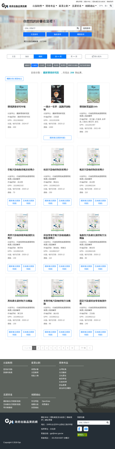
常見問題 (35, 401)
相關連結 (90, 6)
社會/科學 (63, 382)
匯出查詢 (97, 56)
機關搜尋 (80, 34)
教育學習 (62, 379)
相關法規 (35, 404)
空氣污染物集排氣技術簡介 (21, 169)
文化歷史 (62, 376)
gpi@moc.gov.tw (56, 433)
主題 (13, 56)
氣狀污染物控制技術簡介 (92, 169)
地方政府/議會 (85, 65)
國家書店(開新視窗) (57, 138)
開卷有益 (50, 6)
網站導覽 (79, 1)
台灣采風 (62, 369)
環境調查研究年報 (17, 106)
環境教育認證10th (89, 106)
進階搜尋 (86, 28)
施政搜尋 (57, 34)
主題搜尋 (34, 34)
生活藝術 (62, 372)
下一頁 (83, 348)
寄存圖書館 (7, 407)
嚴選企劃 (63, 6)
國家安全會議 (73, 65)
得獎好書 (35, 369)
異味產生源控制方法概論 (20, 301)
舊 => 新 (74, 56)
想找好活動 (7, 369)
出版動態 (37, 6)
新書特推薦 (7, 372)
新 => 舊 (58, 56)
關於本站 (87, 1)
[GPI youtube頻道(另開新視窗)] (86, 429)
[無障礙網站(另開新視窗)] (82, 435)
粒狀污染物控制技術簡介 (56, 169)
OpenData (46, 401)
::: (30, 5)
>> (90, 348)
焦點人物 (35, 376)
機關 (40, 56)
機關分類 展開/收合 (14, 79)
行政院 (34, 65)
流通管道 (76, 6)
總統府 (27, 65)
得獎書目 (45, 404)
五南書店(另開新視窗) (12, 404)
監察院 (63, 65)
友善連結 (35, 407)
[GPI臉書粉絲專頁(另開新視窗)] (80, 429)
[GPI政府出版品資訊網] (14, 6)
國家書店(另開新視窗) (12, 401)
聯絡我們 (110, 1)
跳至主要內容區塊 (6, 1)
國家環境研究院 (23, 113)
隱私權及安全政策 (98, 1)
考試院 (56, 65)
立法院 (41, 65)
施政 (27, 56)
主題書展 (35, 372)
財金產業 (62, 385)
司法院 (49, 65)
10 (72, 348)
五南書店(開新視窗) (28, 202)
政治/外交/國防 (65, 388)
